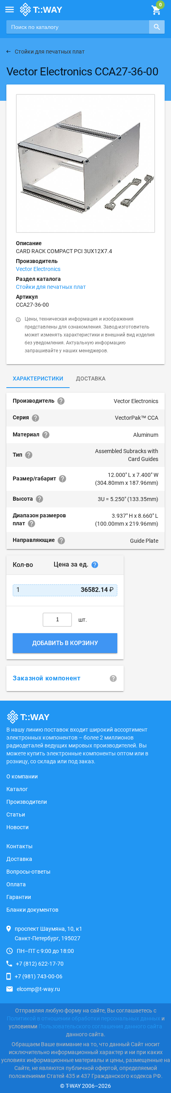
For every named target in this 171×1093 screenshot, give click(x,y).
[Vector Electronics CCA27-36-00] (85, 163)
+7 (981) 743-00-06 (38, 976)
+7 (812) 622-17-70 (40, 963)
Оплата (16, 884)
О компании (22, 776)
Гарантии (18, 897)
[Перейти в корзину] (156, 10)
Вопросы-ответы (28, 871)
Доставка (90, 378)
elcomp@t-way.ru (38, 989)
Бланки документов (32, 910)
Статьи (15, 814)
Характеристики (38, 378)
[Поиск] (157, 27)
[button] (9, 9)
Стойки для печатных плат (51, 287)
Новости (17, 827)
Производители (26, 802)
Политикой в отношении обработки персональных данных (83, 1018)
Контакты (19, 846)
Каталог (17, 789)
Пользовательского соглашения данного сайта (100, 1026)
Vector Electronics (38, 269)
